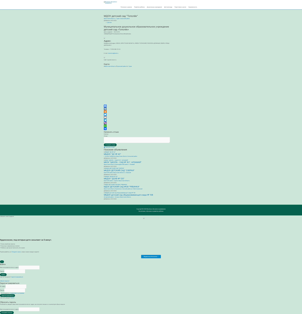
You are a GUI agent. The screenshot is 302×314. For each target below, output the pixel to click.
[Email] (137, 117)
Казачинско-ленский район (123, 189)
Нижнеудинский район (121, 164)
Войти (12, 298)
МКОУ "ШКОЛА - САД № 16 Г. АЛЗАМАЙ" (122, 162)
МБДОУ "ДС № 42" (112, 154)
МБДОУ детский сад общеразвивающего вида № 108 (128, 195)
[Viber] (137, 123)
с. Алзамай (131, 164)
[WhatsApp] (137, 125)
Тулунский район (125, 18)
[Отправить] (137, 128)
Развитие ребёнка (139, 7)
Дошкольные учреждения (154, 7)
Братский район (108, 172)
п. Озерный (127, 172)
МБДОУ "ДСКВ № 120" (114, 178)
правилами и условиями (17, 293)
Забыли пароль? (4, 281)
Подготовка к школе (180, 7)
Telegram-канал (16, 252)
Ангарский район (109, 197)
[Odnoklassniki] (137, 111)
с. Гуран (117, 18)
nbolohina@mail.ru (113, 53)
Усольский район (132, 156)
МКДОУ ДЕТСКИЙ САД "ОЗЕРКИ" (119, 170)
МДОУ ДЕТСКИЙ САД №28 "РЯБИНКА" (122, 187)
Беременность (193, 7)
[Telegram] (137, 120)
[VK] (137, 108)
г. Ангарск (117, 197)
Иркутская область (109, 18)
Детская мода (168, 7)
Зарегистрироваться (17, 277)
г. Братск (115, 180)
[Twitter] (137, 114)
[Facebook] (137, 106)
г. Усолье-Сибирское (110, 156)
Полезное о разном (126, 7)
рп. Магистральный (136, 189)
